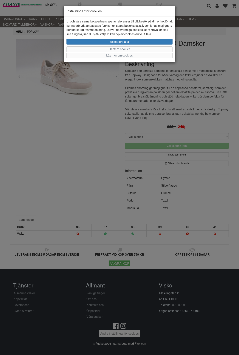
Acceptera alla (119, 41)
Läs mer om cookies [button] (119, 55)
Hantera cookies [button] (119, 49)
